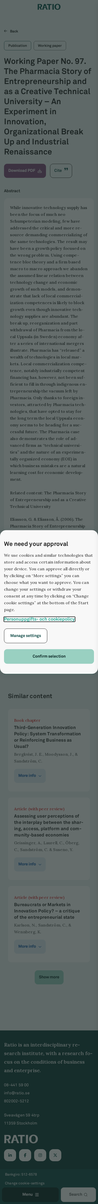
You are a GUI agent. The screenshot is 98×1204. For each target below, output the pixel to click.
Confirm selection (49, 656)
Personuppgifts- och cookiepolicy (39, 619)
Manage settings (25, 636)
